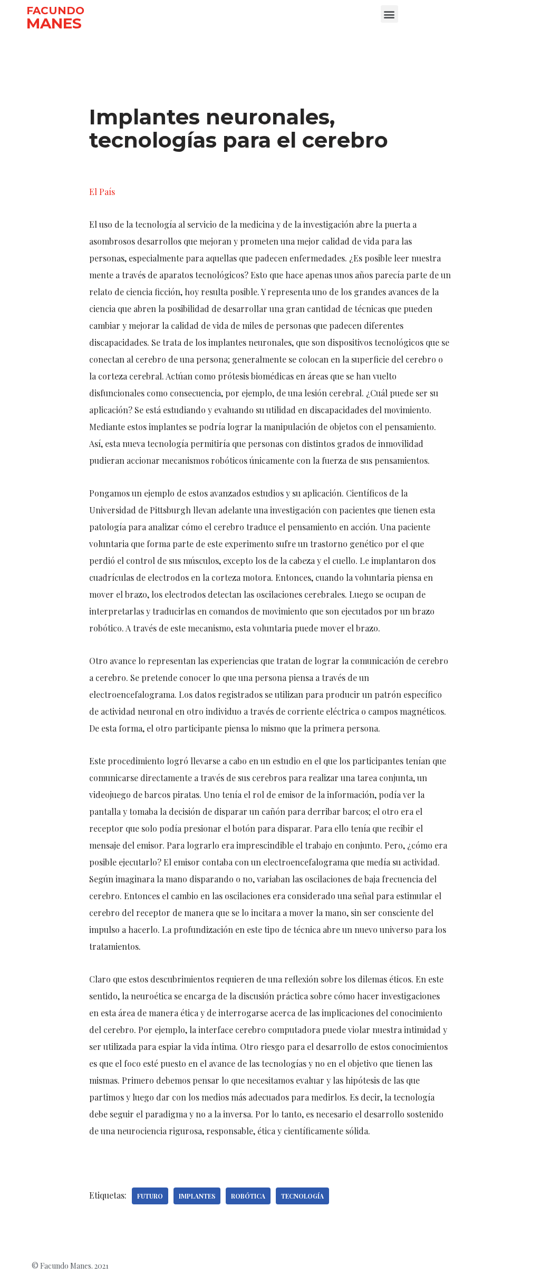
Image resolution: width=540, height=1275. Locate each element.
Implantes (197, 1196)
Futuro (150, 1196)
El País (102, 191)
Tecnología (302, 1196)
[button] (389, 14)
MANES (54, 23)
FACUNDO (55, 10)
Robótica (248, 1196)
